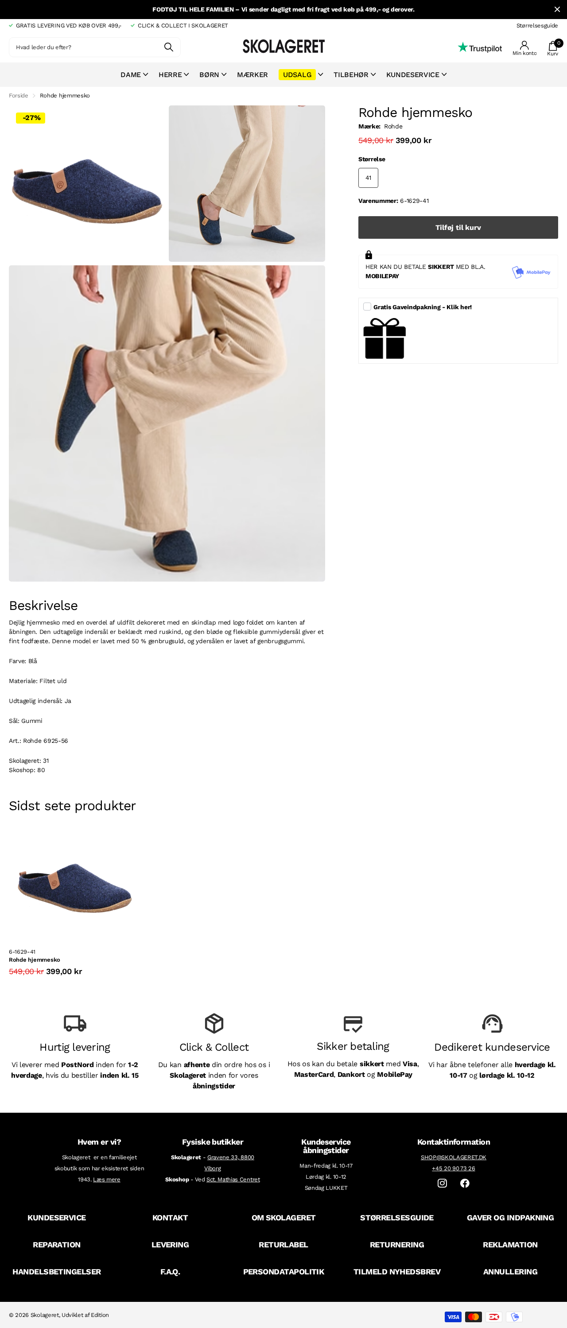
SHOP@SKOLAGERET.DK (453, 1157)
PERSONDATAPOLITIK (283, 1271)
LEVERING (170, 1244)
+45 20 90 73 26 (453, 1168)
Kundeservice (412, 74)
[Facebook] (465, 1183)
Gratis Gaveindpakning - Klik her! (422, 307)
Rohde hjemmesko (34, 959)
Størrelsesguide (537, 25)
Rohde (393, 126)
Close (557, 9)
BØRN (209, 74)
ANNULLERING (510, 1271)
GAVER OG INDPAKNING (510, 1217)
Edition (100, 1315)
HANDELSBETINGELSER (56, 1271)
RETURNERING (397, 1244)
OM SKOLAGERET (284, 1217)
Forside (18, 95)
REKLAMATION (510, 1244)
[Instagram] (442, 1183)
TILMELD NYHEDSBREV (396, 1271)
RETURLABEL (283, 1244)
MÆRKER (252, 74)
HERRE (170, 74)
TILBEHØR (351, 74)
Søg (168, 47)
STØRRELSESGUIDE (397, 1217)
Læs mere (106, 1179)
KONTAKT (170, 1217)
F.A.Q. (170, 1271)
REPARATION (57, 1244)
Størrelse (371, 159)
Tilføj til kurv (458, 227)
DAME (130, 74)
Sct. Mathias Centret (233, 1179)
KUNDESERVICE (56, 1217)
